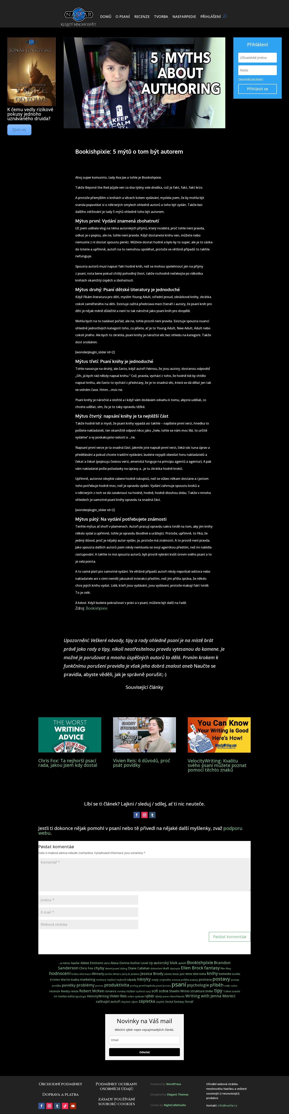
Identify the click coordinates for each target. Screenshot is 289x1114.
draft (166, 968)
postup (235, 979)
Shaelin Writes (179, 991)
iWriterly (98, 974)
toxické (236, 991)
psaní (179, 984)
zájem (134, 1001)
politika (185, 979)
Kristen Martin (60, 979)
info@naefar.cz (227, 1105)
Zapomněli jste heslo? (250, 79)
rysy (148, 991)
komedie (225, 974)
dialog (123, 968)
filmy (228, 968)
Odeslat (144, 1052)
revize (74, 991)
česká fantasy (174, 1001)
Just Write (186, 974)
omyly (155, 979)
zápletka (147, 1001)
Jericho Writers (113, 974)
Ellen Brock (192, 968)
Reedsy (65, 991)
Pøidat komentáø (229, 936)
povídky (69, 985)
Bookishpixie (96, 608)
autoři (182, 963)
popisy (194, 979)
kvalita (75, 979)
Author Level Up (141, 963)
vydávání (139, 996)
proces (99, 985)
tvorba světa (66, 996)
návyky (144, 979)
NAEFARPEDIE (184, 16)
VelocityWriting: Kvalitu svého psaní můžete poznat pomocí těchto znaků (217, 765)
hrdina (75, 974)
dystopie (175, 968)
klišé (196, 974)
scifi (155, 990)
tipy (218, 991)
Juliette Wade (171, 974)
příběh (217, 985)
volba (131, 996)
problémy (85, 985)
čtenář (189, 1001)
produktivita (116, 985)
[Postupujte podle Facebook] (136, 815)
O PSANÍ (123, 16)
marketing (87, 979)
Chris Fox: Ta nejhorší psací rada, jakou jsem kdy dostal (67, 762)
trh (55, 996)
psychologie (198, 985)
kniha (202, 974)
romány (121, 991)
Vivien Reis (118, 996)
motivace (101, 979)
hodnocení (60, 973)
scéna (163, 990)
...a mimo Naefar (69, 963)
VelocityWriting (98, 996)
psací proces (163, 985)
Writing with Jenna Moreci (210, 996)
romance (110, 991)
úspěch (160, 1001)
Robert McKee (91, 990)
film (223, 968)
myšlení (111, 979)
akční (107, 963)
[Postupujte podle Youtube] (73, 1106)
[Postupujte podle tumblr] (152, 815)
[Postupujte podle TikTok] (65, 1106)
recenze (54, 991)
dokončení (156, 968)
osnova (176, 979)
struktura (197, 991)
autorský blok (166, 962)
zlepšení (125, 1001)
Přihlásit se (257, 88)
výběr (149, 996)
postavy (221, 979)
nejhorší (121, 979)
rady (227, 985)
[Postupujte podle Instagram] (144, 815)
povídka (56, 985)
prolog (134, 985)
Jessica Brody (152, 973)
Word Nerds (177, 996)
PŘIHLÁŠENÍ (210, 16)
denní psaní (112, 968)
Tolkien (227, 991)
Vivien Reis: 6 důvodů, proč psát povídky (141, 762)
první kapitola (147, 985)
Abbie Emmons (91, 963)
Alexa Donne (119, 963)
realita (234, 985)
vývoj (158, 996)
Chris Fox (86, 968)
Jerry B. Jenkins (131, 974)
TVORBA (161, 16)
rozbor (130, 991)
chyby (99, 967)
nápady (131, 979)
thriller (209, 991)
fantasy (212, 968)
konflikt (236, 974)
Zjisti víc (19, 129)
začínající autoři (108, 1001)
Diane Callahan (139, 968)
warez (166, 996)
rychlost (140, 991)
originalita (165, 979)
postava (205, 979)
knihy (212, 973)
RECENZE (142, 16)
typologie (80, 996)
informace (85, 974)
